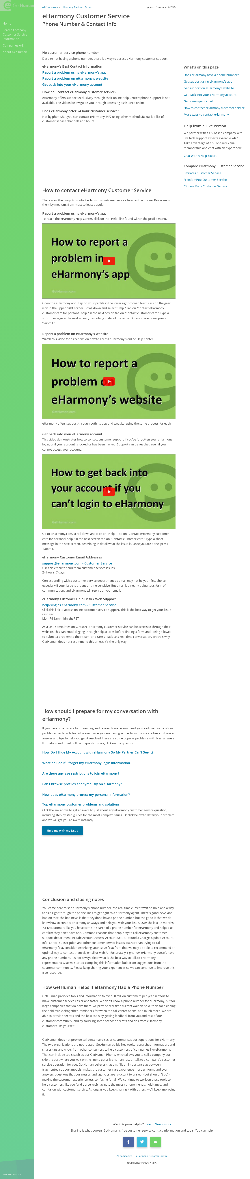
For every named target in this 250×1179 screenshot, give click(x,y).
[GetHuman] (17, 5)
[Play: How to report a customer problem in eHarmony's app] (109, 261)
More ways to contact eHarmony (206, 114)
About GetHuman (15, 52)
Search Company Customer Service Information (15, 34)
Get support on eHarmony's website (209, 88)
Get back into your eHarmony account (72, 84)
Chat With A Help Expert (200, 156)
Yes (149, 1124)
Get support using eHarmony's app (208, 81)
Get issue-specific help (199, 101)
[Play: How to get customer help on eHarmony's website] (109, 381)
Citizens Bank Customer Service (205, 186)
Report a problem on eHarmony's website (75, 78)
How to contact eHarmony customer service (214, 108)
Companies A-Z (13, 45)
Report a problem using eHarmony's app (74, 72)
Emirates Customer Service (202, 173)
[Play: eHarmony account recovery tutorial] (109, 491)
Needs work (163, 1124)
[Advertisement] (109, 154)
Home (7, 23)
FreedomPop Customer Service (205, 180)
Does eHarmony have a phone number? (211, 75)
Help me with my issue (62, 831)
